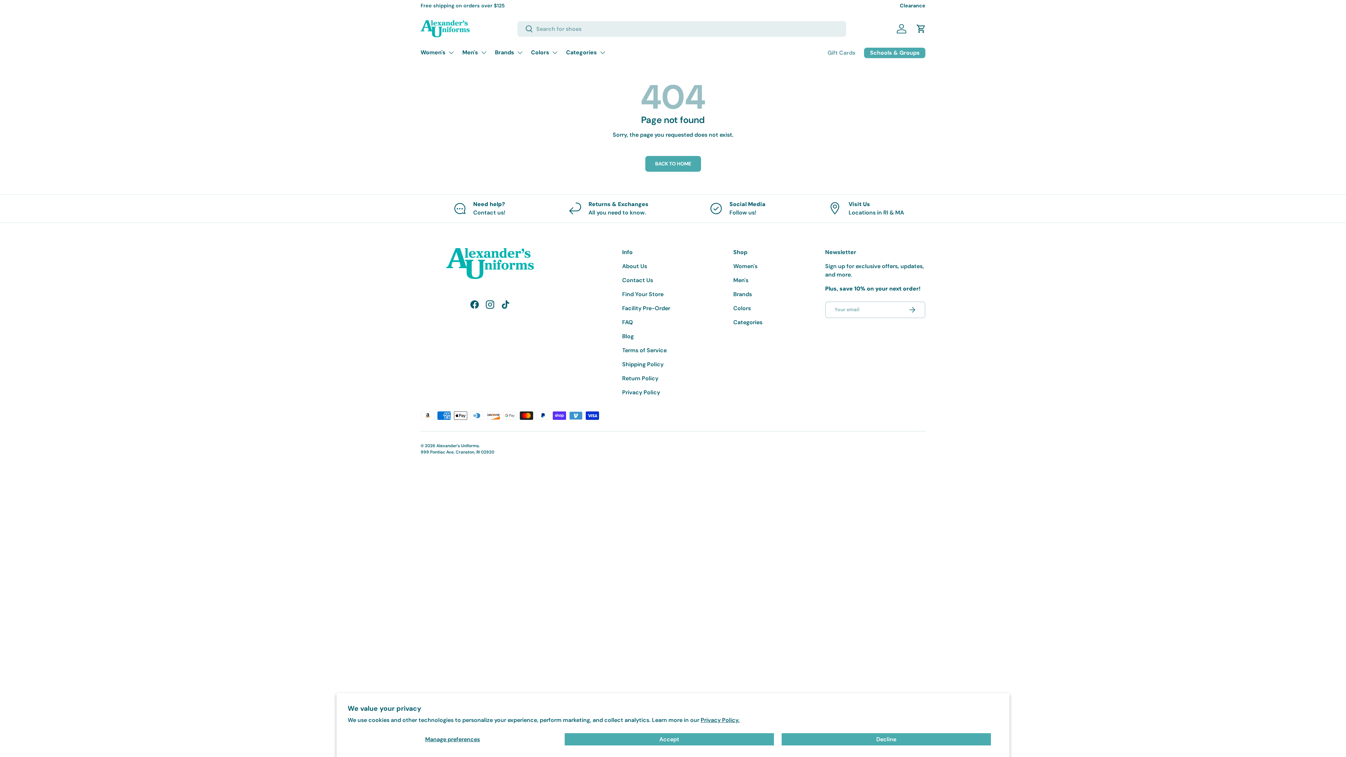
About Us (634, 266)
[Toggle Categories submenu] (602, 52)
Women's (433, 52)
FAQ (627, 322)
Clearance (912, 5)
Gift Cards (842, 52)
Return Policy (640, 378)
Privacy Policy (641, 392)
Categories (581, 52)
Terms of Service (644, 350)
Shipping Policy (643, 364)
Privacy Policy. (720, 720)
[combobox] (681, 29)
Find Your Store (643, 294)
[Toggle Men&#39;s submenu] (484, 52)
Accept (669, 739)
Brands (504, 52)
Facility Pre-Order (646, 308)
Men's (470, 52)
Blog (628, 336)
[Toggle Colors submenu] (555, 52)
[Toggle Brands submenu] (520, 52)
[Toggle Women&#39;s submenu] (451, 52)
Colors (540, 52)
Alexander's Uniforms (457, 446)
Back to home (673, 164)
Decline (886, 739)
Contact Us (637, 280)
